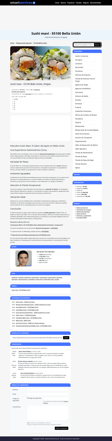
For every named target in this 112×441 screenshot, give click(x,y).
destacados (35, 277)
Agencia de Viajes (81, 85)
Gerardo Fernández (46, 251)
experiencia (27, 277)
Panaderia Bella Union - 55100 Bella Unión (29, 318)
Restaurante (79, 126)
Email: (14, 394)
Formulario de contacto (83, 210)
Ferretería (79, 71)
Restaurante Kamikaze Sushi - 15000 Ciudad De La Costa (33, 305)
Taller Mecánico (81, 149)
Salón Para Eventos (82, 134)
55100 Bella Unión (40, 43)
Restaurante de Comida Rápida (86, 130)
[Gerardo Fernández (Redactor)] (24, 258)
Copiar (66, 338)
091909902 (54, 228)
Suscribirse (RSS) (81, 217)
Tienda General (81, 164)
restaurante (39, 279)
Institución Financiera (83, 111)
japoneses (15, 279)
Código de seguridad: (16, 399)
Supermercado (80, 141)
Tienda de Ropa (81, 156)
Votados (79, 3)
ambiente (14, 277)
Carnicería (79, 92)
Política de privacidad (83, 212)
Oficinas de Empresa (82, 75)
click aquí (28, 94)
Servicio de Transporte (83, 137)
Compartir (37, 90)
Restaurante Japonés (24, 43)
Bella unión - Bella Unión (23, 320)
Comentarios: (17, 407)
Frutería (78, 107)
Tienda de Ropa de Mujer (84, 160)
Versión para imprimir (18, 92)
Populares (71, 3)
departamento (23, 279)
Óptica (77, 168)
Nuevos (63, 3)
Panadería (79, 119)
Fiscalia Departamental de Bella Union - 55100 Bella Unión (33, 326)
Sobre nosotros (81, 214)
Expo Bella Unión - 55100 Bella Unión (27, 307)
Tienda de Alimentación (84, 153)
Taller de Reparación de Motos (86, 145)
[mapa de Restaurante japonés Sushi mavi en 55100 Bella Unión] (30, 235)
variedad (21, 277)
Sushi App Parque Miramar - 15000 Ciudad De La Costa (33, 312)
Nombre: (15, 390)
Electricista (79, 67)
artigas (57, 279)
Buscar (97, 45)
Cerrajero (78, 60)
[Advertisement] (56, 17)
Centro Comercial (81, 56)
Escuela (78, 100)
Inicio (57, 3)
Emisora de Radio (81, 96)
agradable (31, 279)
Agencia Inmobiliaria (83, 88)
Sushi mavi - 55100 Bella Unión (21, 290)
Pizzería (78, 122)
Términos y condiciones (83, 216)
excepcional (43, 277)
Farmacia (78, 103)
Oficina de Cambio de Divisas (86, 115)
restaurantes (52, 277)
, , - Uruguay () (36, 225)
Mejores (86, 3)
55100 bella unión (48, 279)
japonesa (59, 277)
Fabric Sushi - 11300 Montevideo (26, 315)
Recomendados (95, 3)
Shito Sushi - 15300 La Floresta (25, 302)
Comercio (78, 64)
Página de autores (82, 208)
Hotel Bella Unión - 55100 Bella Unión (27, 310)
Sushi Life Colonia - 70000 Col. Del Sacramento (30, 323)
